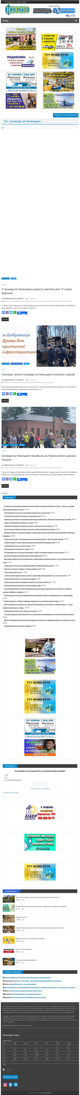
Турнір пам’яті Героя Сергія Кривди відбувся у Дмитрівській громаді (29, 566)
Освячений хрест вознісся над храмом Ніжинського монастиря (27, 513)
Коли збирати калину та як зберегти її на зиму (20, 611)
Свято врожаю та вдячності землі (16, 549)
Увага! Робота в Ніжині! (24, 949)
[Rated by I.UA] (7, 1070)
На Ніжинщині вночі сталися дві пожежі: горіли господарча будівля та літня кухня (34, 552)
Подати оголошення (65, 114)
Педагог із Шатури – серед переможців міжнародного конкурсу (38, 981)
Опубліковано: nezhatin (13, 298)
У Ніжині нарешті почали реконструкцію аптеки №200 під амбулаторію (29, 542)
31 (4, 1062)
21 (47, 1056)
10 (4, 1052)
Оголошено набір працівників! (26, 960)
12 (26, 1052)
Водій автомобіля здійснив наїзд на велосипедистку (23, 556)
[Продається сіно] (9, 919)
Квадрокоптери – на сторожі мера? (23, 984)
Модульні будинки (48, 301)
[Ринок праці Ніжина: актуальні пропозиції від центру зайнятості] (9, 899)
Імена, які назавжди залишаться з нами (18, 523)
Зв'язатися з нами (10, 1077)
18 (15, 1056)
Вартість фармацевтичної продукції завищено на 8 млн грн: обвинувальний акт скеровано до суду (39, 620)
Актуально (5, 445)
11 (15, 1052)
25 (15, 1059)
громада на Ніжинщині (35, 301)
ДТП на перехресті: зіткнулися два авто (26, 994)
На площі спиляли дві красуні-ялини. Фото (26, 991)
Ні (6, 778)
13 (37, 1052)
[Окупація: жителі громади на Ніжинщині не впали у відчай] (39, 346)
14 (47, 1052)
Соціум (13, 278)
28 (47, 1059)
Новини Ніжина (54, 6)
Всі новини (5, 278)
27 (37, 1059)
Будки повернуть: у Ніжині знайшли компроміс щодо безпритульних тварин (31, 601)
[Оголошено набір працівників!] (9, 961)
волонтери (6, 301)
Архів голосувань (11, 793)
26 (26, 1059)
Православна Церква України (53, 467)
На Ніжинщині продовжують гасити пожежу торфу (22, 585)
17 (4, 1056)
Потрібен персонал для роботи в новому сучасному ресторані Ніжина (39, 928)
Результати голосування (40, 788)
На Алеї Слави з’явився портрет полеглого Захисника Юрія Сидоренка (29, 529)
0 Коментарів (32, 298)
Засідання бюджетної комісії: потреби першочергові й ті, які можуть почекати (46, 987)
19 (26, 1056)
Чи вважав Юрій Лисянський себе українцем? (34, 977)
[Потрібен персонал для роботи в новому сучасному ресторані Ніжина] (9, 929)
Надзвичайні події (16, 363)
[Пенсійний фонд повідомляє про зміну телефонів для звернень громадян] (9, 908)
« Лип (4, 1064)
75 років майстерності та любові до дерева (20, 579)
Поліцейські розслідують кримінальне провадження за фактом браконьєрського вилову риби (38, 595)
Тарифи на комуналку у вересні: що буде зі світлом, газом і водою (28, 526)
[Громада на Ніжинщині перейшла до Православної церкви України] (39, 427)
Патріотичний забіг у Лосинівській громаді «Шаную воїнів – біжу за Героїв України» (34, 539)
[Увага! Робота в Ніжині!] (9, 951)
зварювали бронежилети (33, 382)
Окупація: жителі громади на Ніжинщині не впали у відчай (38, 374)
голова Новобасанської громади (19, 301)
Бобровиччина (7, 382)
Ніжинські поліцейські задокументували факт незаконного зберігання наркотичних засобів (37, 519)
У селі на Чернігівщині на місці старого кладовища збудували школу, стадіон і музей (35, 575)
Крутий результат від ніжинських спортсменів (29, 997)
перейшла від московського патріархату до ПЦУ (30, 467)
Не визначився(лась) (13, 780)
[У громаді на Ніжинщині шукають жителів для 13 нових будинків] (39, 204)
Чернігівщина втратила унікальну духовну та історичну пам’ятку (27, 582)
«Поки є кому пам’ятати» (13, 572)
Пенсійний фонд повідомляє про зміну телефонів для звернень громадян (41, 906)
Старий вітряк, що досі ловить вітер (17, 546)
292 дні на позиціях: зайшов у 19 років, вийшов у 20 (22, 569)
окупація (43, 382)
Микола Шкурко (10, 977)
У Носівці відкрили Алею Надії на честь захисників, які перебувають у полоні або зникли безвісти (39, 614)
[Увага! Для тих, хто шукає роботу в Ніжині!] (9, 940)
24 (4, 1059)
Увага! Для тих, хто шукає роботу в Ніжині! (30, 938)
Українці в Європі (8, 1025)
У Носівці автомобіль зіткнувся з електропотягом (22, 516)
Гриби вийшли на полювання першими (17, 626)
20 (37, 1056)
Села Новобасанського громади (63, 301)
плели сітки (50, 382)
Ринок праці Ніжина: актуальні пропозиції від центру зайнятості (37, 897)
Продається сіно (21, 917)
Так (7, 775)
